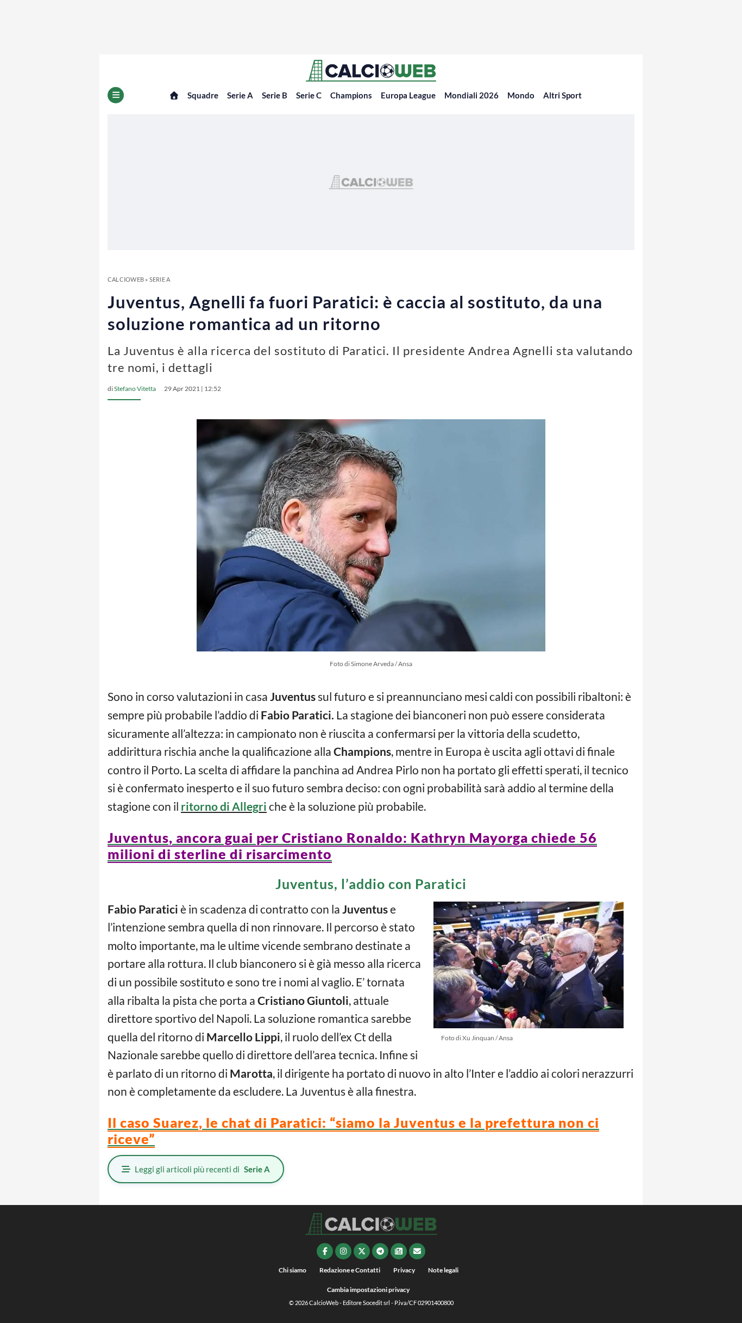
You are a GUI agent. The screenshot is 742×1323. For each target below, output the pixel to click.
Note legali (443, 1270)
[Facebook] (325, 1251)
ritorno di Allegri (224, 806)
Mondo (521, 95)
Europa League (408, 95)
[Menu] (116, 95)
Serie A (240, 95)
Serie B (274, 95)
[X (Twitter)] (362, 1251)
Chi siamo (292, 1270)
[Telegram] (380, 1251)
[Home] (174, 95)
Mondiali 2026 (471, 95)
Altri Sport (562, 95)
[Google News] (399, 1251)
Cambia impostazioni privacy (368, 1289)
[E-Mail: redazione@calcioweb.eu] (417, 1251)
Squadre (202, 95)
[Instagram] (343, 1251)
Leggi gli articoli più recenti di (202, 1169)
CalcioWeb (126, 279)
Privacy (404, 1270)
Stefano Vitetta (135, 388)
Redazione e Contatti (349, 1270)
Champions (351, 95)
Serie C (309, 95)
